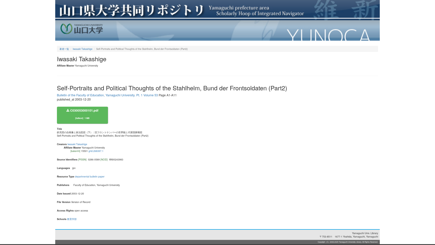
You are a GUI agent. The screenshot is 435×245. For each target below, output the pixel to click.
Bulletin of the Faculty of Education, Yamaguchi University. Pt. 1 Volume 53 (107, 95)
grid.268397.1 (96, 151)
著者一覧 (64, 49)
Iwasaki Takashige (82, 49)
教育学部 (72, 219)
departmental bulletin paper (90, 176)
